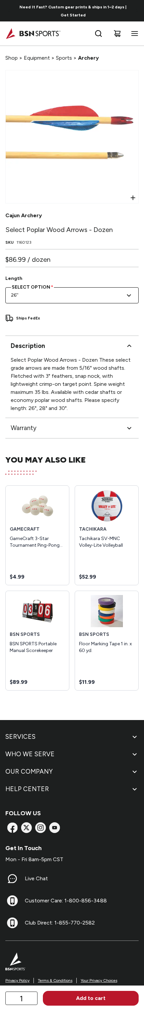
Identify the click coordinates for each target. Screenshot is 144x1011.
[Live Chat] (12, 879)
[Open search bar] (98, 33)
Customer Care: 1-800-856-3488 (66, 900)
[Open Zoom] (133, 198)
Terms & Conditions (55, 980)
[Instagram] (40, 828)
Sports (64, 58)
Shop (11, 58)
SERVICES (20, 736)
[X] (26, 828)
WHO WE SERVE (30, 754)
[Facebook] (12, 828)
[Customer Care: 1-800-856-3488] (12, 901)
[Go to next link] (137, 11)
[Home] (33, 33)
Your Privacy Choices (99, 980)
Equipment (37, 58)
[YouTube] (55, 828)
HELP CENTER (27, 789)
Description (28, 346)
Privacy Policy (17, 980)
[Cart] (117, 33)
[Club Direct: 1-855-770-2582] (12, 923)
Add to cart (90, 998)
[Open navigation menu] (133, 33)
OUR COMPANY (29, 771)
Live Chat (36, 878)
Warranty (24, 428)
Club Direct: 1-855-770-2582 (60, 922)
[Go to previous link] (9, 11)
